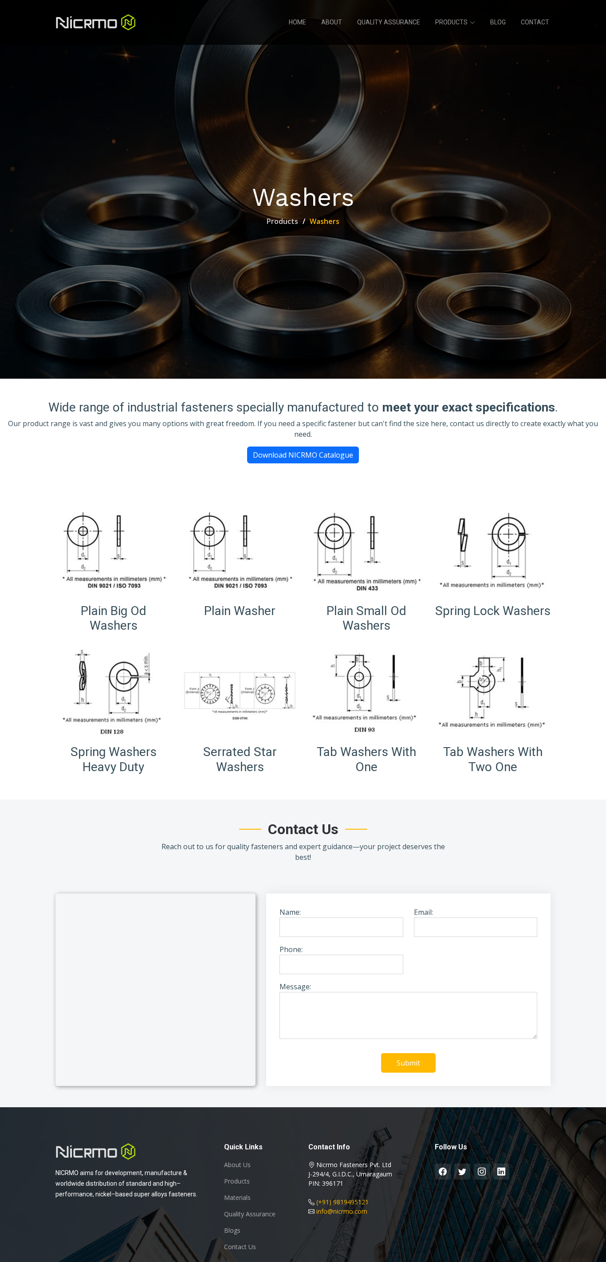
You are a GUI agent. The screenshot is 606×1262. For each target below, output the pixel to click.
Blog (498, 22)
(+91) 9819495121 (342, 1202)
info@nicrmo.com (341, 1211)
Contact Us (240, 1247)
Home (297, 22)
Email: (423, 912)
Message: (295, 987)
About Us (237, 1165)
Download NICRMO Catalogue (303, 455)
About (331, 22)
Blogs (232, 1230)
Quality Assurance (388, 22)
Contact (535, 22)
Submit (408, 1063)
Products (282, 221)
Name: (290, 912)
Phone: (291, 949)
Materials (237, 1198)
